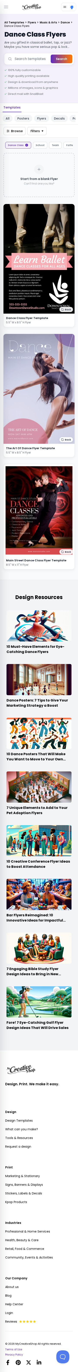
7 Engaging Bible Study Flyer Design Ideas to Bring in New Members (32, 974)
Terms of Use (13, 1349)
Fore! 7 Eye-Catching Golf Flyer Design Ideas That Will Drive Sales (37, 1025)
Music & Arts (49, 22)
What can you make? (21, 1129)
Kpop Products (16, 1202)
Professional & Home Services (27, 1231)
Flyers (32, 22)
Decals (59, 118)
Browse (17, 131)
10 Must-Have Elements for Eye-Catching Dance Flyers (35, 649)
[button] (66, 309)
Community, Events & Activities (29, 1257)
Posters (23, 118)
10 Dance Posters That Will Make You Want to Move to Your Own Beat (35, 759)
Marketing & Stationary (22, 1176)
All (8, 118)
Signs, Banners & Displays (24, 1184)
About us (12, 1287)
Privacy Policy (14, 1354)
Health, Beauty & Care (22, 1240)
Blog (8, 1295)
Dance (65, 22)
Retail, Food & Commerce (24, 1249)
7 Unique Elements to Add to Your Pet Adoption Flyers (37, 810)
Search (61, 59)
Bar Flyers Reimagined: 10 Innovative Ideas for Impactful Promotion (34, 920)
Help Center (14, 1304)
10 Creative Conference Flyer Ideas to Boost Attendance (38, 864)
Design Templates (19, 1120)
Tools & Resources (19, 1138)
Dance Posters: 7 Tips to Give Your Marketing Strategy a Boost (37, 703)
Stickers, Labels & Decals (23, 1193)
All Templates (14, 22)
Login (9, 1313)
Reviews (11, 1321)
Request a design (18, 1146)
